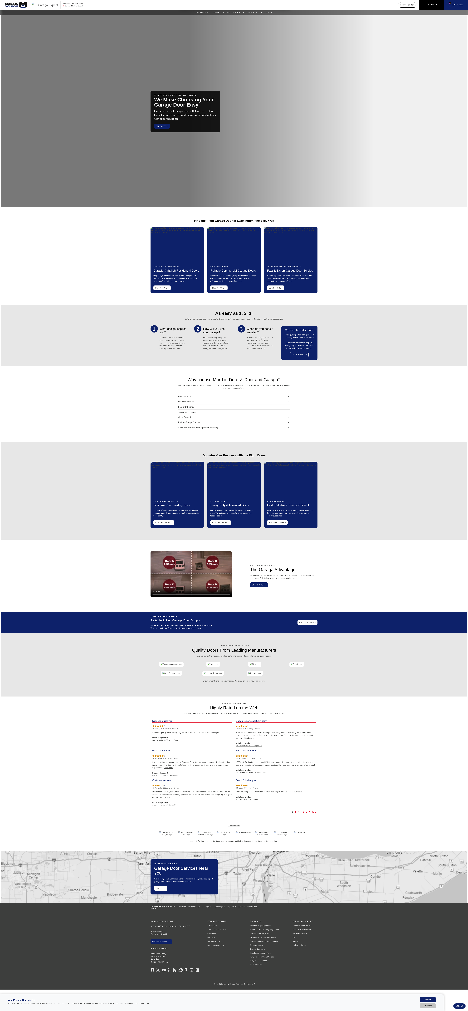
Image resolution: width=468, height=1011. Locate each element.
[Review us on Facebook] (243, 834)
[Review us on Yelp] (186, 834)
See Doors (161, 126)
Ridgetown (231, 907)
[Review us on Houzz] (262, 834)
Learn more (161, 288)
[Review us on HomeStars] (205, 834)
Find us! (160, 888)
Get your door (299, 354)
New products (256, 964)
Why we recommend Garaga (262, 957)
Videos (295, 941)
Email (460, 1006)
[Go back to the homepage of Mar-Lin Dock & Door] (16, 5)
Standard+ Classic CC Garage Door (165, 740)
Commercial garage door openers (264, 941)
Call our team (306, 622)
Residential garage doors (260, 925)
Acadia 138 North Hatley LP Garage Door (251, 773)
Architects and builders (302, 929)
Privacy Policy (144, 1003)
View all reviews (234, 826)
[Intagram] (191, 970)
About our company (215, 945)
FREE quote (212, 925)
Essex (200, 907)
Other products (256, 945)
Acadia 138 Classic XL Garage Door (165, 775)
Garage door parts (257, 949)
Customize (428, 1006)
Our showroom (213, 941)
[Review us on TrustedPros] (282, 834)
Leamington (220, 907)
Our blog (211, 937)
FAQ (294, 937)
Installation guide (300, 933)
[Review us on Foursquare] (301, 832)
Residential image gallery (260, 953)
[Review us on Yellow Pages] (224, 834)
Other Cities (252, 907)
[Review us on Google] (167, 834)
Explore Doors (162, 522)
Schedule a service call (216, 929)
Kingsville (209, 907)
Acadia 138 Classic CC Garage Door (249, 746)
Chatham (192, 907)
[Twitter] (158, 970)
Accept (428, 999)
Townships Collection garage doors (264, 929)
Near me (182, 907)
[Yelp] (169, 970)
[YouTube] (163, 970)
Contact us (211, 933)
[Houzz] (175, 970)
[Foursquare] (186, 970)
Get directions (159, 941)
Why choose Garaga (258, 961)
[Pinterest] (197, 970)
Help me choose (300, 945)
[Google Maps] (180, 970)
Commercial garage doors (260, 933)
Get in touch (258, 585)
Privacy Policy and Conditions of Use (243, 984)
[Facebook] (152, 970)
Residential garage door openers (263, 937)
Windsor (241, 907)
